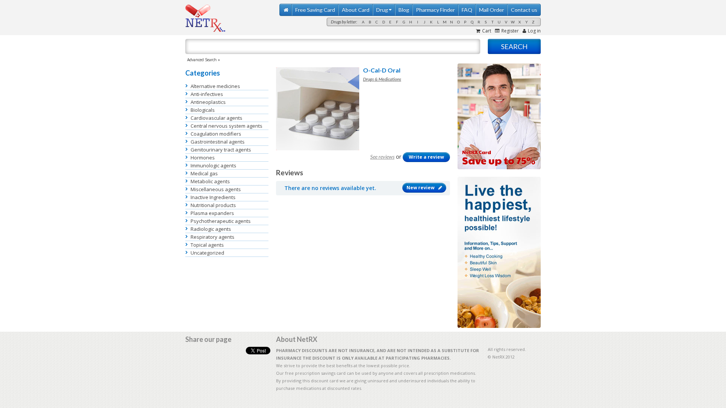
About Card (355, 9)
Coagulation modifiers (216, 133)
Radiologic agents (211, 229)
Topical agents (207, 244)
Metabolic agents (210, 181)
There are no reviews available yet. (330, 188)
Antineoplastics (208, 102)
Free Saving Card (315, 9)
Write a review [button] (426, 157)
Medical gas (204, 173)
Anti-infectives (207, 94)
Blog (404, 9)
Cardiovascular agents (216, 117)
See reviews (382, 156)
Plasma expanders (212, 213)
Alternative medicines (215, 86)
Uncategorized (207, 252)
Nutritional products (213, 205)
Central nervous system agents (226, 125)
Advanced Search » (203, 59)
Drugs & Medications (382, 79)
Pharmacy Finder (435, 9)
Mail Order (491, 9)
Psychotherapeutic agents (221, 221)
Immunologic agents (213, 165)
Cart (486, 31)
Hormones (203, 157)
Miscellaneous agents (216, 189)
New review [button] (420, 187)
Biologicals (203, 110)
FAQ (467, 9)
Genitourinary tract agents (221, 149)
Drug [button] (382, 9)
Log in (534, 31)
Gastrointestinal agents (218, 141)
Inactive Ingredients (213, 197)
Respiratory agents (212, 236)
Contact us (524, 9)
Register (510, 31)
